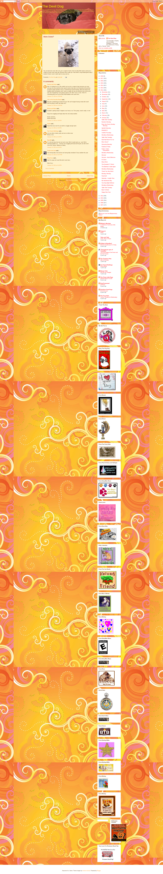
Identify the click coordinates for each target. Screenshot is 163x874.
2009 (102, 200)
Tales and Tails (104, 237)
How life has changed (105, 272)
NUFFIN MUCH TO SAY (106, 278)
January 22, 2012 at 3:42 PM (54, 128)
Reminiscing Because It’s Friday (108, 244)
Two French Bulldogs (52, 131)
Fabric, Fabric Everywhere (105, 149)
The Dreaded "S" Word (108, 164)
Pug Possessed (104, 283)
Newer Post (47, 176)
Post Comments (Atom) (72, 180)
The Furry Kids (104, 295)
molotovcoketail (86, 870)
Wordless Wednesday (107, 135)
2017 (102, 78)
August (104, 101)
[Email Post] (66, 77)
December (105, 92)
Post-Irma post (104, 291)
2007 (102, 205)
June (103, 106)
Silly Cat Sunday (104, 260)
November (105, 94)
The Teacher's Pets (105, 258)
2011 (102, 195)
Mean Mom (105, 162)
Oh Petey (102, 284)
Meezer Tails (104, 271)
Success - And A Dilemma (108, 157)
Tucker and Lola (51, 150)
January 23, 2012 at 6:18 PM (54, 165)
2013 (102, 87)
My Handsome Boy (107, 180)
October (104, 96)
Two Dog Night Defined (108, 183)
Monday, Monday (106, 173)
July (103, 103)
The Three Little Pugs (106, 277)
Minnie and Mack (51, 108)
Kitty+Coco (50, 158)
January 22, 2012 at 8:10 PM (54, 147)
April (103, 110)
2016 (102, 80)
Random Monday (106, 122)
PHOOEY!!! (105, 130)
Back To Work (105, 190)
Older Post (90, 176)
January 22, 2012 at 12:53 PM (54, 105)
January (104, 117)
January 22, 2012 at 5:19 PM (54, 136)
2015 (102, 83)
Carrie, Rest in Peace (105, 238)
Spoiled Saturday (106, 128)
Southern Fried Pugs (106, 289)
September (105, 99)
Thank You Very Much (107, 171)
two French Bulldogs (106, 265)
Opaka (49, 123)
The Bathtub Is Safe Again (109, 166)
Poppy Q (102, 231)
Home (69, 176)
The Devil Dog (53, 6)
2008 (102, 202)
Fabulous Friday (106, 146)
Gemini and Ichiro (52, 84)
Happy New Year (106, 192)
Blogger (99, 870)
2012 (102, 90)
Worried (104, 155)
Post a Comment (50, 168)
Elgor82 (49, 140)
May (103, 108)
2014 (102, 85)
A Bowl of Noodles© (106, 243)
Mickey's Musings (105, 223)
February (104, 115)
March (104, 113)
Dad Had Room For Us (108, 139)
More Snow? (105, 142)
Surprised (104, 176)
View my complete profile (105, 48)
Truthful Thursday (106, 132)
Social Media (103, 266)
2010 (102, 198)
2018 (102, 76)
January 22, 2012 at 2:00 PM (54, 120)
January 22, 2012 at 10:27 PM (54, 154)
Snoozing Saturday (107, 144)
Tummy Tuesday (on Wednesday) (108, 297)
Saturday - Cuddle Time (108, 178)
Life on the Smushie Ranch (54, 99)
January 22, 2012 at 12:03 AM (54, 96)
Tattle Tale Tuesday (107, 119)
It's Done (104, 159)
